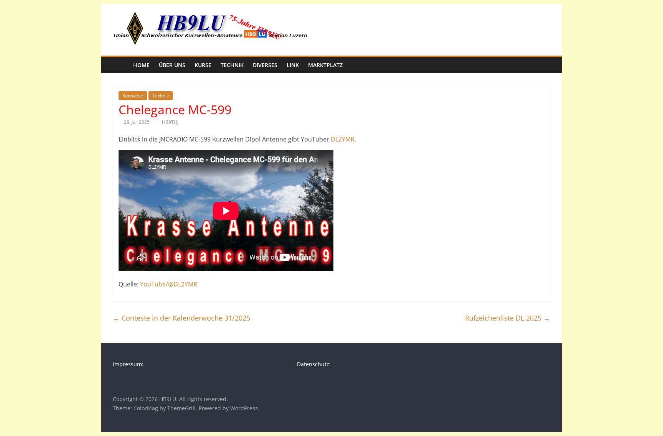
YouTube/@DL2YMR (168, 284)
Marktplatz (325, 65)
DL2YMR (343, 139)
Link (293, 65)
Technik (232, 65)
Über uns (172, 65)
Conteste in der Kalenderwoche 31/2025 (181, 317)
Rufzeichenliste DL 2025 (507, 317)
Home (141, 65)
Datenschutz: (314, 364)
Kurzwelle (132, 95)
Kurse (203, 65)
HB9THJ (170, 122)
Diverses (265, 65)
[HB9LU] (121, 65)
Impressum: (128, 364)
